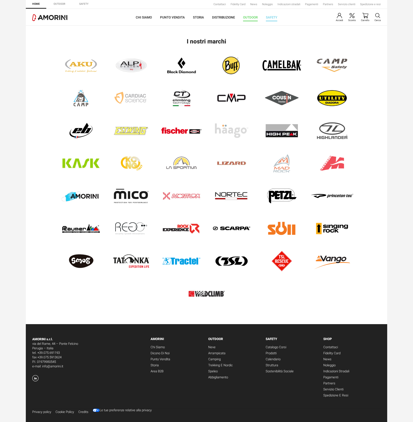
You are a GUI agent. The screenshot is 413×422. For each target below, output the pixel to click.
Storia (198, 17)
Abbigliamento (218, 377)
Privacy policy (41, 412)
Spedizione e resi (370, 4)
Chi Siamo (144, 17)
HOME (36, 4)
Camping (214, 359)
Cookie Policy (64, 412)
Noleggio (267, 4)
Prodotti (271, 353)
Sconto (352, 20)
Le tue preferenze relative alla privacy (126, 410)
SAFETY (83, 4)
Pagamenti (311, 4)
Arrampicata (216, 353)
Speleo (213, 371)
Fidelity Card (238, 4)
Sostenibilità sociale (280, 371)
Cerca (377, 20)
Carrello (365, 20)
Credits (83, 412)
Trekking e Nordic (220, 365)
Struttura (272, 365)
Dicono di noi (160, 353)
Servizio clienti (346, 4)
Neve (212, 347)
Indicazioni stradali (288, 4)
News (253, 4)
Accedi (339, 20)
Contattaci (219, 4)
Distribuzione (223, 17)
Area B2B (157, 371)
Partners (328, 4)
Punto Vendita (172, 17)
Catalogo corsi (276, 347)
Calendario (273, 359)
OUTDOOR (59, 4)
